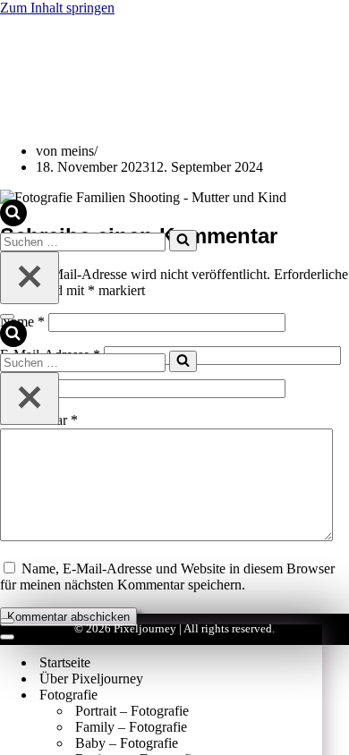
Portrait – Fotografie (132, 710)
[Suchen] (13, 221)
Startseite (64, 662)
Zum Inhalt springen (57, 7)
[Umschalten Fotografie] (313, 695)
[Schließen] (29, 277)
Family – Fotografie (131, 726)
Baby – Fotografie (126, 743)
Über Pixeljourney (91, 678)
